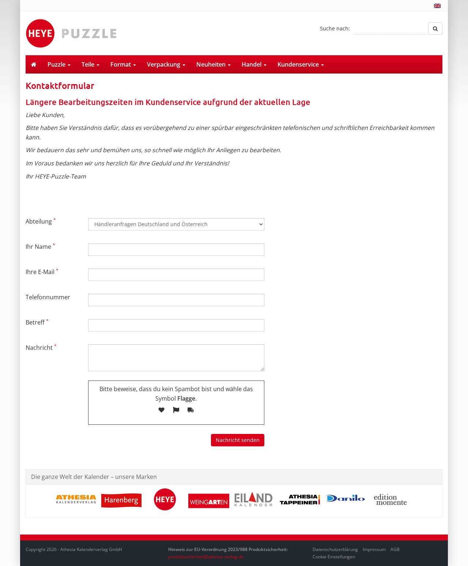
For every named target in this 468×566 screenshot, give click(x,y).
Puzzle (57, 64)
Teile (89, 64)
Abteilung (41, 221)
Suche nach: (335, 28)
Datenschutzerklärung (335, 549)
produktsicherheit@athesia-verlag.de (206, 557)
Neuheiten (211, 64)
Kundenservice (299, 64)
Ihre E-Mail (42, 271)
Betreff (37, 322)
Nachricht (41, 347)
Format (121, 64)
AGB (395, 549)
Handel (252, 64)
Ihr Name (40, 246)
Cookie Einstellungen (334, 557)
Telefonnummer (48, 297)
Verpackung (164, 64)
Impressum (374, 549)
